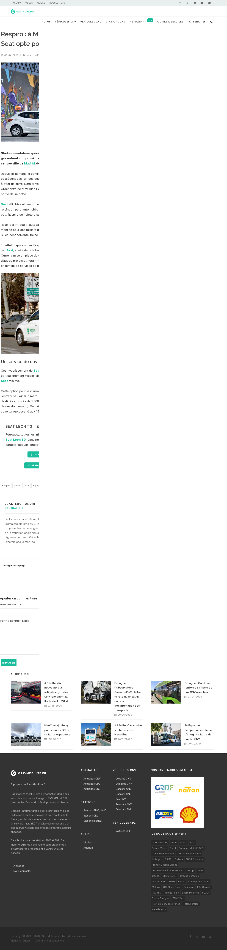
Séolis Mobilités (190, 892)
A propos (18, 865)
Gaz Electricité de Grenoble (167, 870)
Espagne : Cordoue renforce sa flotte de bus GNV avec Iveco (198, 688)
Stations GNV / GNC (95, 810)
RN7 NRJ (156, 892)
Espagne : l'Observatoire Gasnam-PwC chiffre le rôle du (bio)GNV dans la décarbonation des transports (127, 697)
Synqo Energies (160, 898)
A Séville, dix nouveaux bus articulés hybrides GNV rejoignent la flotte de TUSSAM (56, 692)
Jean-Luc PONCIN (36, 55)
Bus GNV (121, 799)
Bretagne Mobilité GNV (191, 848)
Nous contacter (22, 870)
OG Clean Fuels (172, 887)
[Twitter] (187, 3)
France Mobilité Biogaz (164, 864)
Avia (192, 842)
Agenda (17, 3)
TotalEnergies (190, 903)
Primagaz (189, 887)
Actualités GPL (92, 783)
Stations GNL (91, 815)
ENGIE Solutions (194, 859)
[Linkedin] (194, 3)
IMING (172, 881)
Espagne (37, 485)
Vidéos (29, 3)
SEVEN (205, 892)
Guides (41, 3)
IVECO (181, 881)
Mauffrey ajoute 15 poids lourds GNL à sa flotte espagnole (57, 730)
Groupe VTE (158, 881)
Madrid (29, 163)
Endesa (179, 859)
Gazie (200, 870)
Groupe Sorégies (189, 875)
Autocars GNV (124, 804)
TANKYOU (177, 898)
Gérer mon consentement (49, 940)
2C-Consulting (160, 842)
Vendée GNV (159, 909)
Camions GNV (124, 788)
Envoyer (8, 662)
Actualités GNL (92, 788)
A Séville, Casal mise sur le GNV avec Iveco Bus (128, 730)
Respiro (6, 485)
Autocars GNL (123, 809)
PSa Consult (204, 887)
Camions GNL (123, 793)
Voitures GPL (123, 830)
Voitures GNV (123, 778)
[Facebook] (180, 3)
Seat (4, 204)
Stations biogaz (93, 820)
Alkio (174, 842)
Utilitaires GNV (124, 783)
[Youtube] (202, 3)
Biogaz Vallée (159, 848)
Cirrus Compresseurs (189, 853)
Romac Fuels (172, 892)
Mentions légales (21, 940)
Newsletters (57, 3)
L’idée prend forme (198, 881)
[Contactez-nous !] (209, 3)
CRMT (168, 859)
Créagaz (157, 859)
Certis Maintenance (163, 853)
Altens (183, 842)
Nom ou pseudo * (12, 604)
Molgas (156, 887)
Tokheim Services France (166, 903)
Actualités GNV (92, 778)
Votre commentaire (14, 621)
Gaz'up (190, 870)
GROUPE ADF (169, 875)
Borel (173, 848)
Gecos (155, 875)
